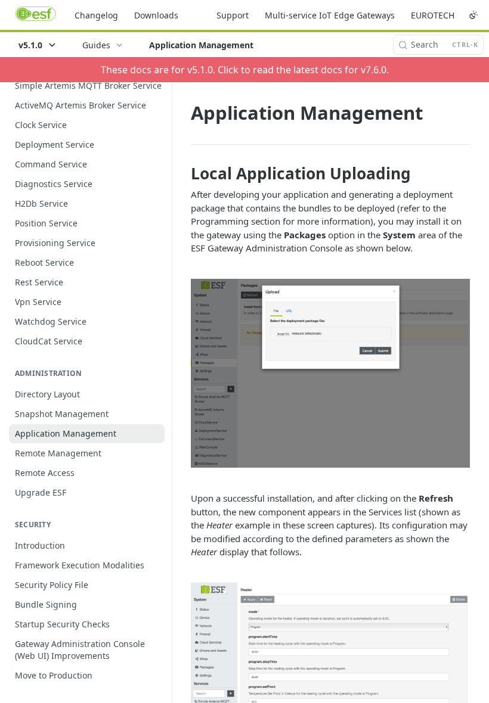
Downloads (156, 15)
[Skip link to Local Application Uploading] (183, 173)
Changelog (96, 15)
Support (232, 15)
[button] (330, 373)
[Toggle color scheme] (473, 14)
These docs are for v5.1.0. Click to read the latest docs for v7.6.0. (245, 69)
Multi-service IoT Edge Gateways (330, 15)
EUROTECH (432, 15)
